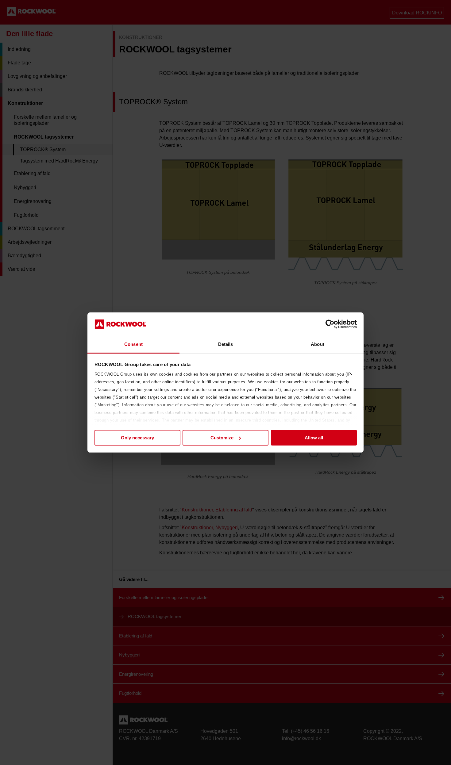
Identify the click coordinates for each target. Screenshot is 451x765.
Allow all (314, 437)
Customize (221, 437)
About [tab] (317, 344)
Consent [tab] (133, 344)
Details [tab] (225, 344)
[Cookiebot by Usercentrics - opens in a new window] (330, 324)
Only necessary (137, 437)
